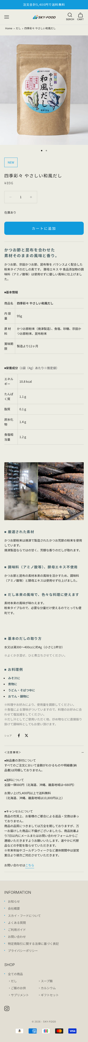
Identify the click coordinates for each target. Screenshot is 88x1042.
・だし (12, 981)
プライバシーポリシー (23, 950)
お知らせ (14, 901)
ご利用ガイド (17, 929)
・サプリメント (18, 995)
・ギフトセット (48, 995)
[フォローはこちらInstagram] (6, 1008)
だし (18, 28)
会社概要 (14, 908)
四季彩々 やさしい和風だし (40, 28)
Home (8, 28)
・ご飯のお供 (17, 988)
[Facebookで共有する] (19, 735)
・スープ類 (45, 981)
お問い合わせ (17, 936)
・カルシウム (47, 988)
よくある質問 (17, 922)
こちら (29, 865)
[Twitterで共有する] (26, 735)
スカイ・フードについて (24, 915)
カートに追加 (44, 228)
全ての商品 (15, 974)
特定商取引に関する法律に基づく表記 (33, 943)
